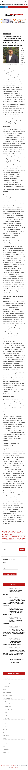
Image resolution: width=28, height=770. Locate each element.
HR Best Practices (7, 706)
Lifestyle (5, 729)
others (4, 738)
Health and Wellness (7, 698)
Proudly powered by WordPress (8, 765)
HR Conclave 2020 (7, 709)
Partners (5, 741)
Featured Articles (7, 33)
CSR (4, 681)
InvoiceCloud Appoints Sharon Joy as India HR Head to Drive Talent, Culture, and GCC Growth (13, 621)
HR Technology (6, 718)
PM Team (11, 588)
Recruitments (6, 749)
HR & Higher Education (8, 703)
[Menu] (2, 1)
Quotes (4, 746)
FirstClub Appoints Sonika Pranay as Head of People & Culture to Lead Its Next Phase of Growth (13, 612)
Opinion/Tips (6, 735)
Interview (5, 723)
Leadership (5, 726)
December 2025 (6, 686)
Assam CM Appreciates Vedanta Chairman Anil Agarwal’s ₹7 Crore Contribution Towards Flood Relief (12, 642)
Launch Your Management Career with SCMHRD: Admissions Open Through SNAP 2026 (13, 592)
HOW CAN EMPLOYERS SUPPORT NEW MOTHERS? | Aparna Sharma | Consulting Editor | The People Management (13, 533)
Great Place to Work (7, 695)
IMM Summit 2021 (7, 721)
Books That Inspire (7, 678)
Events (4, 689)
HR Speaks (5, 715)
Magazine (5, 732)
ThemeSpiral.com (14, 767)
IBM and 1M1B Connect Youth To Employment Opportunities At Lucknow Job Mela (17, 661)
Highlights (5, 701)
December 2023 (6, 683)
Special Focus (6, 752)
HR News (5, 712)
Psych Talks (5, 743)
